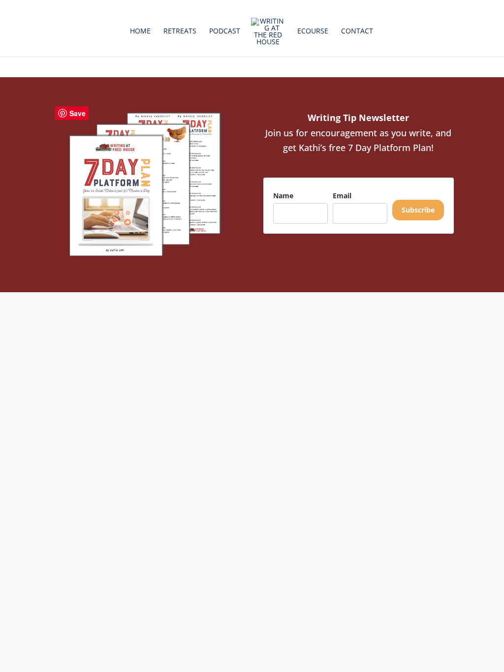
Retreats (179, 31)
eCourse (312, 31)
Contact (357, 31)
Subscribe (418, 209)
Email (342, 195)
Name (283, 195)
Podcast (224, 31)
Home (140, 31)
